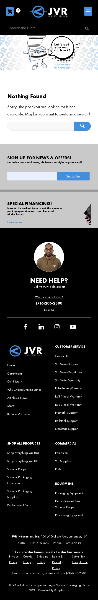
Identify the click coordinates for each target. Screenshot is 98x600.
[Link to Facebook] (25, 326)
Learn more (14, 222)
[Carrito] (10, 11)
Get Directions (39, 543)
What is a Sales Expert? (49, 297)
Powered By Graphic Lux (54, 590)
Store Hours (73, 543)
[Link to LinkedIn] (41, 326)
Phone (57, 543)
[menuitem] (25, 365)
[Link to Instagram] (57, 326)
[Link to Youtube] (72, 326)
